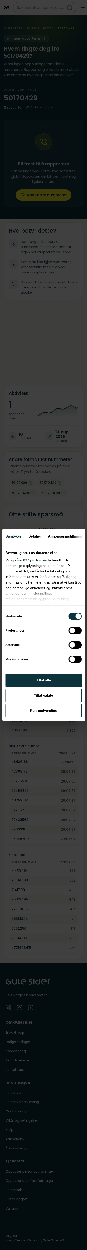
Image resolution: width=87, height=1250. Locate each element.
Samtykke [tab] (13, 536)
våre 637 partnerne (31, 560)
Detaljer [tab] (34, 536)
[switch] (75, 630)
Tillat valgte (43, 695)
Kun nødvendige (43, 710)
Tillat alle (43, 680)
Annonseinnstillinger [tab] (65, 536)
